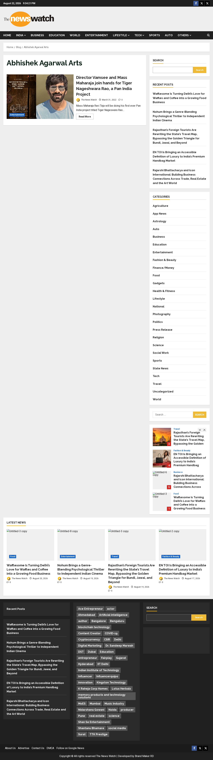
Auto (169, 35)
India (19, 35)
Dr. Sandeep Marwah (119, 645)
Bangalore (99, 621)
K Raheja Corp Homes (93, 688)
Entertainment (96, 35)
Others (183, 35)
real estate (97, 715)
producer (127, 709)
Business (37, 35)
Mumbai (95, 703)
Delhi (117, 639)
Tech (138, 35)
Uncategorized (163, 391)
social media (117, 728)
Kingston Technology (111, 682)
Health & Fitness (164, 291)
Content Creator (89, 633)
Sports (154, 35)
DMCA (50, 748)
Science (158, 345)
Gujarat (121, 658)
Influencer (85, 676)
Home (7, 35)
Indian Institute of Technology (98, 670)
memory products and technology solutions (101, 696)
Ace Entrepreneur (90, 608)
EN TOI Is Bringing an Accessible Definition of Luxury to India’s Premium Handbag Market (179, 156)
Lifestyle (120, 35)
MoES (82, 703)
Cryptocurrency (89, 639)
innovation (85, 682)
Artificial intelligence (113, 615)
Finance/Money (163, 267)
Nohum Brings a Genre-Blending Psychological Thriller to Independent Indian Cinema (179, 116)
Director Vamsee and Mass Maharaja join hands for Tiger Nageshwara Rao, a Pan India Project (40, 96)
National (158, 306)
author (82, 621)
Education (57, 35)
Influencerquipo (107, 676)
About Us (10, 748)
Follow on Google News (70, 748)
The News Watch (89, 100)
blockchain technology (94, 627)
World (75, 35)
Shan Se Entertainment (94, 722)
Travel (157, 383)
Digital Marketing (89, 645)
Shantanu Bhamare (91, 728)
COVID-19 (111, 633)
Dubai (92, 651)
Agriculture (160, 205)
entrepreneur (87, 658)
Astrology (159, 221)
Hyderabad (85, 664)
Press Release (162, 329)
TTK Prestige (98, 734)
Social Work (161, 352)
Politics (158, 322)
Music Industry (114, 703)
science (114, 715)
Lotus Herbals (121, 688)
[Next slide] (204, 430)
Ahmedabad (86, 615)
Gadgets (159, 283)
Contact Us (38, 748)
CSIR (107, 639)
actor (110, 608)
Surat (82, 734)
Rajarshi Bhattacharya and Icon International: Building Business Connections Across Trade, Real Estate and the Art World (162, 480)
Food (156, 275)
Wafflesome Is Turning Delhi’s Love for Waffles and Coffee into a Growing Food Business (179, 98)
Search (158, 60)
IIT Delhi (103, 664)
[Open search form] (208, 35)
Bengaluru (117, 621)
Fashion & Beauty (164, 260)
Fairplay (106, 658)
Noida (112, 709)
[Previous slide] (200, 430)
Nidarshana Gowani (91, 709)
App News (159, 213)
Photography (162, 314)
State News (160, 368)
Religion (158, 337)
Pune (81, 715)
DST (81, 651)
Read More (86, 117)
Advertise (23, 748)
